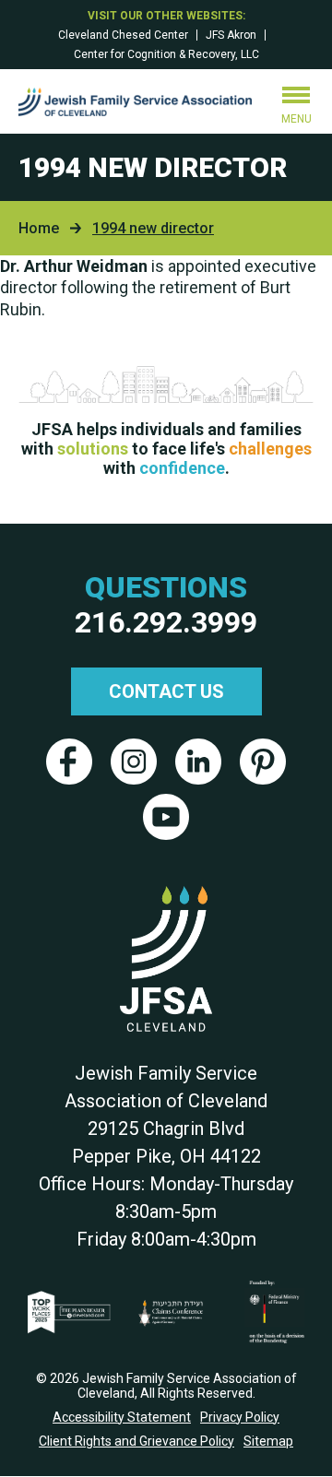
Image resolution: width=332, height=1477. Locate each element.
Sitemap (268, 1441)
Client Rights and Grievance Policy (136, 1441)
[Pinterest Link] (263, 761)
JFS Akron (231, 35)
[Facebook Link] (69, 761)
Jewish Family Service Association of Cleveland (135, 102)
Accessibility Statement (122, 1417)
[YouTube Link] (166, 817)
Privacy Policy (239, 1417)
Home (38, 228)
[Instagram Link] (134, 761)
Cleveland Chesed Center (123, 35)
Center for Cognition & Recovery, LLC (166, 54)
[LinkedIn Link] (198, 761)
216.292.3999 (166, 622)
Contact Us (166, 691)
